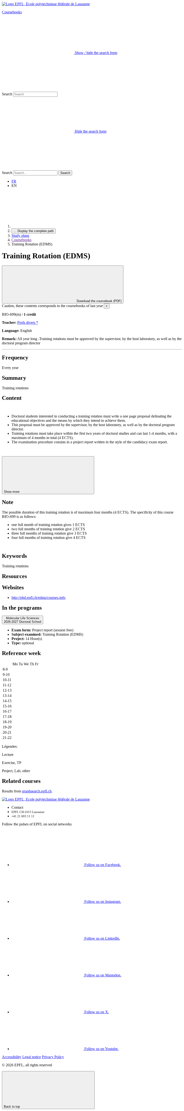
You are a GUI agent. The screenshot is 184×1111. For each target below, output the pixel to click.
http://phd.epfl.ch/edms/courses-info (38, 598)
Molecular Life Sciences (22, 619)
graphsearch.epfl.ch (37, 791)
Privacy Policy (53, 1057)
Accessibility (11, 1057)
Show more (12, 491)
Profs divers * (27, 322)
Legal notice (31, 1057)
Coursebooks (12, 12)
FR (14, 181)
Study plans (20, 235)
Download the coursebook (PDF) (98, 301)
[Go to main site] (47, 226)
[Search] (38, 168)
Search (7, 94)
